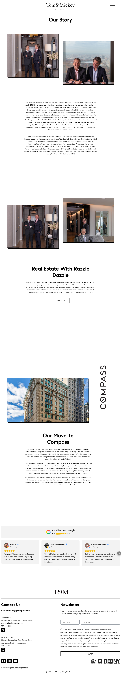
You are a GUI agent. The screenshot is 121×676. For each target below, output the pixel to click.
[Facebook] (3, 661)
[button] (2, 553)
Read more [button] (49, 562)
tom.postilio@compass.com (12, 623)
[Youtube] (15, 661)
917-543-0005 (6, 626)
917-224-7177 (6, 646)
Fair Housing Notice (19, 667)
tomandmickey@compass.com (15, 610)
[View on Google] (6, 545)
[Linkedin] (3, 630)
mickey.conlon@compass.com (13, 643)
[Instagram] (9, 661)
